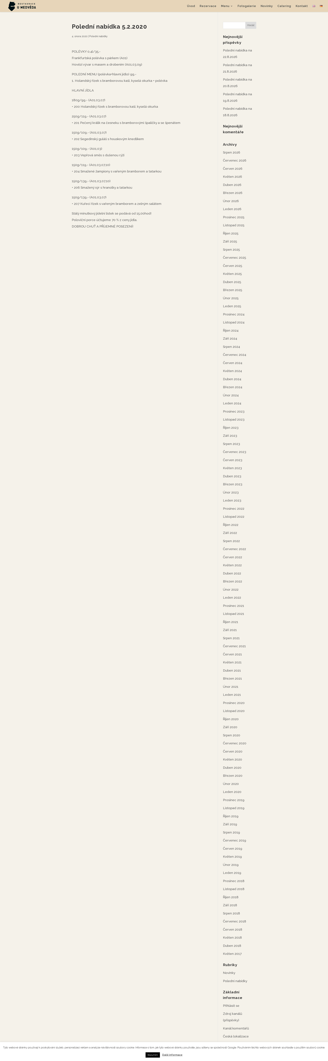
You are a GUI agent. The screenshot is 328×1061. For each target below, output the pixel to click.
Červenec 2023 (234, 452)
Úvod (191, 6)
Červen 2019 (232, 848)
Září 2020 (230, 727)
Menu (225, 6)
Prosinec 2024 (233, 314)
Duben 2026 (232, 185)
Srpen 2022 (231, 541)
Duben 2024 (232, 379)
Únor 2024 (231, 395)
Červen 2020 (232, 751)
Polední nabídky (98, 36)
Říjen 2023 (230, 427)
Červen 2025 (232, 266)
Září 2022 (230, 533)
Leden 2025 (232, 306)
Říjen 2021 (230, 622)
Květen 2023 (232, 468)
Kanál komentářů (236, 1028)
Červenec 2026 (234, 160)
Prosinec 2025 (233, 217)
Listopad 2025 (233, 225)
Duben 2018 (232, 946)
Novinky (267, 6)
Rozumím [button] (153, 1055)
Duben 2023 (232, 476)
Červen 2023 (232, 460)
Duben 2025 (232, 282)
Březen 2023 (232, 484)
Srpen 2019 (231, 832)
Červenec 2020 (234, 743)
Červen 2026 (232, 168)
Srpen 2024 (231, 346)
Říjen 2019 (230, 816)
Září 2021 (230, 630)
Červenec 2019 (234, 840)
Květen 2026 (232, 176)
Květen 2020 (232, 759)
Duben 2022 (232, 573)
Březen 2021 (232, 678)
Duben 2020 (232, 767)
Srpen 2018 (231, 913)
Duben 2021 (232, 670)
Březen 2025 (232, 290)
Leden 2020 (232, 792)
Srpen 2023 (231, 444)
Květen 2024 (232, 371)
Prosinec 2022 (233, 508)
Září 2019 (230, 824)
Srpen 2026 (231, 152)
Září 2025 (230, 241)
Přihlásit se (231, 1005)
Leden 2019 (232, 873)
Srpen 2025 (231, 249)
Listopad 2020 (234, 711)
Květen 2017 (232, 954)
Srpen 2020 (231, 735)
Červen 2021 (232, 654)
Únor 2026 (231, 201)
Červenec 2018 (234, 921)
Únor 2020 (231, 784)
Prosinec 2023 (233, 411)
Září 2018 (230, 905)
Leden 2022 (232, 597)
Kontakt (302, 6)
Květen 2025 (232, 274)
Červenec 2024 (234, 355)
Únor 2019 (231, 865)
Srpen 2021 (231, 638)
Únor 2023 (231, 492)
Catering (284, 6)
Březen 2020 (232, 775)
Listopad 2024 (233, 322)
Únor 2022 (230, 589)
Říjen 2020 (231, 719)
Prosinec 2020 (234, 703)
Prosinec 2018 (233, 881)
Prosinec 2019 (233, 800)
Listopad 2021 (233, 614)
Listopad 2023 (233, 419)
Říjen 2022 (230, 525)
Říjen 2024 (230, 330)
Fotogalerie (247, 6)
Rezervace (208, 6)
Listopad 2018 (233, 889)
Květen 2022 (232, 565)
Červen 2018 (232, 929)
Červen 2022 (232, 557)
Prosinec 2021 (233, 606)
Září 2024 (230, 338)
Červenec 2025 (234, 257)
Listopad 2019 (233, 808)
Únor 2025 (230, 298)
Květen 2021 (232, 662)
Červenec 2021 (234, 646)
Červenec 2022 (234, 549)
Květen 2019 (232, 856)
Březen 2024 (232, 387)
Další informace (172, 1054)
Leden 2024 (232, 403)
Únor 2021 (230, 686)
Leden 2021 (232, 694)
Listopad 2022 (233, 516)
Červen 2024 (232, 363)
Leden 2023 (232, 500)
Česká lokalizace (236, 1036)
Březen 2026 (232, 193)
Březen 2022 (232, 581)
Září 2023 (230, 435)
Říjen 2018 (230, 897)
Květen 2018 (232, 937)
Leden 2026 (232, 209)
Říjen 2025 (230, 233)
